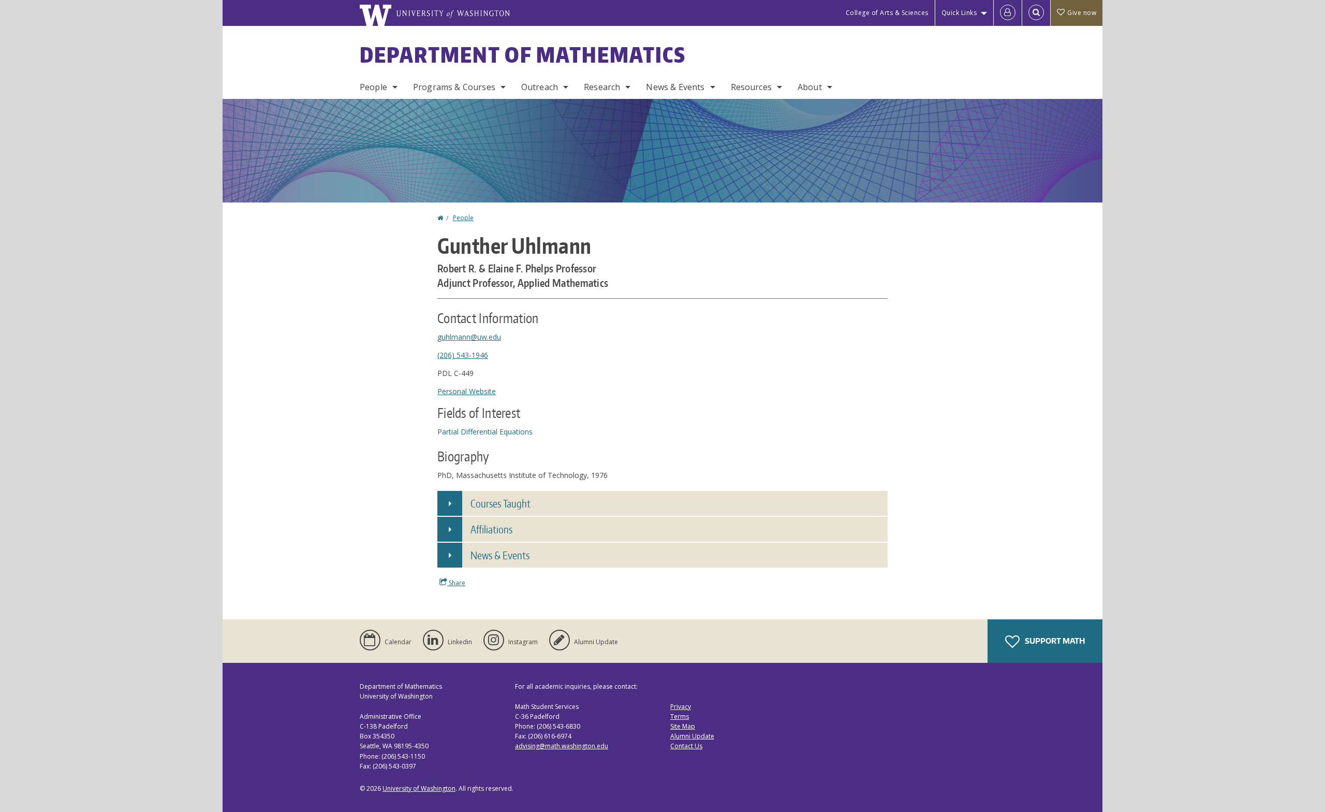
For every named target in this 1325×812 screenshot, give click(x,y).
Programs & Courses (454, 87)
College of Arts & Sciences (887, 12)
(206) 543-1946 (462, 355)
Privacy (680, 706)
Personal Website (466, 391)
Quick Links (959, 12)
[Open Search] (1036, 13)
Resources (751, 87)
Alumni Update (692, 736)
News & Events (675, 87)
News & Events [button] (499, 555)
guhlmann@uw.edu (469, 337)
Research (602, 87)
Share (456, 582)
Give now (1081, 12)
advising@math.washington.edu (561, 746)
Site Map (682, 726)
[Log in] (1008, 13)
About (810, 87)
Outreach (539, 87)
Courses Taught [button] (500, 503)
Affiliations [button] (491, 529)
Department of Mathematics (523, 55)
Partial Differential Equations (485, 432)
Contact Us (686, 746)
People (373, 87)
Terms (679, 716)
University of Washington (418, 788)
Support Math (1054, 640)
